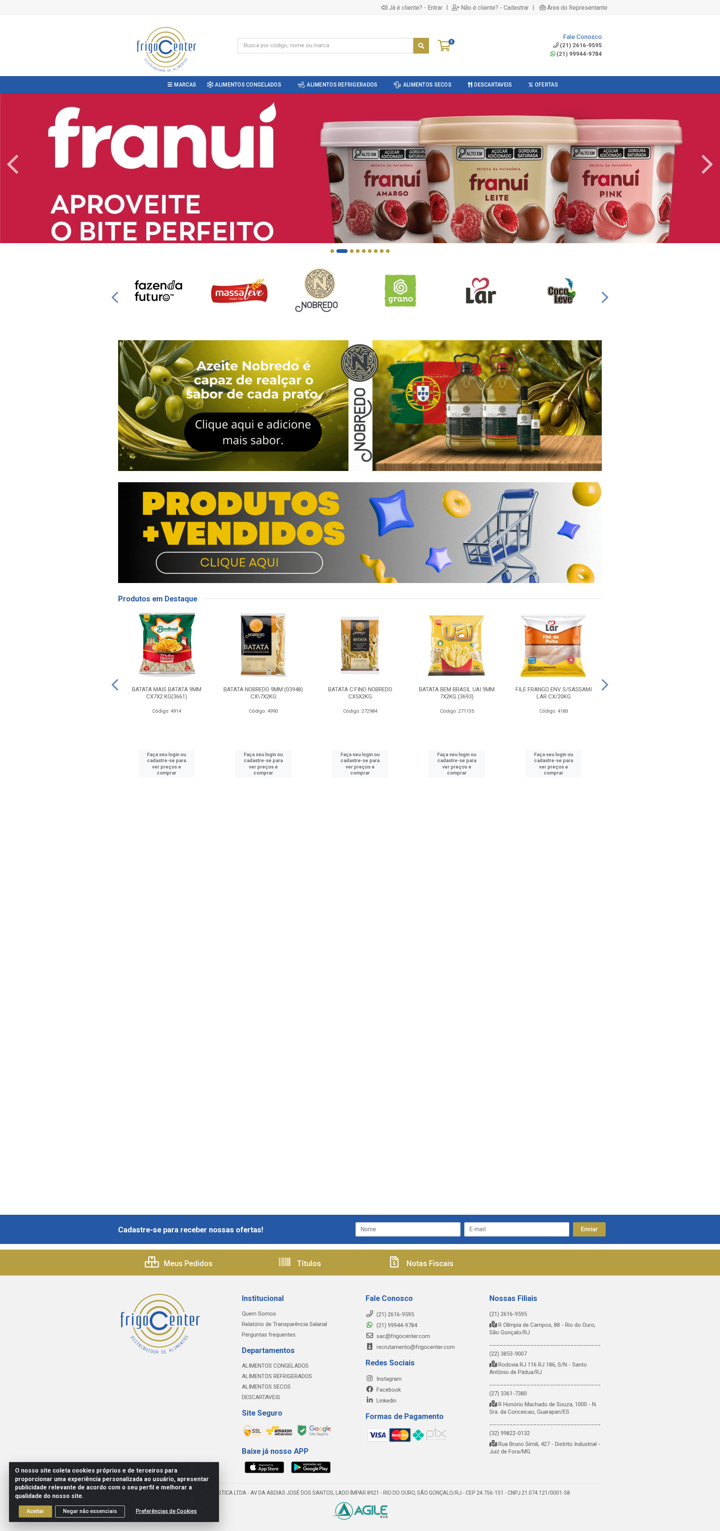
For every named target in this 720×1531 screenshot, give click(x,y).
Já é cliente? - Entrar (415, 7)
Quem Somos (259, 1313)
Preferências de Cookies (166, 1511)
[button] (332, 251)
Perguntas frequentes (269, 1334)
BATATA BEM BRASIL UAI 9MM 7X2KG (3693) (457, 693)
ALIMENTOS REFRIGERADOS (277, 1376)
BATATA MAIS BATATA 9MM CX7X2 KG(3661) (166, 693)
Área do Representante (577, 7)
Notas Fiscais (429, 1263)
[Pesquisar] (421, 46)
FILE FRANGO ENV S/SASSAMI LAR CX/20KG (554, 693)
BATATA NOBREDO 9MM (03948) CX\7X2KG (263, 693)
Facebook (388, 1389)
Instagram (388, 1379)
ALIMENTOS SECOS (266, 1386)
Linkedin (385, 1400)
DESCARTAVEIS (261, 1397)
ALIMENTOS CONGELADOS (275, 1365)
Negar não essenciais (90, 1511)
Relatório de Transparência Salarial (284, 1324)
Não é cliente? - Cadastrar (495, 7)
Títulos (308, 1263)
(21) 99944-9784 (579, 54)
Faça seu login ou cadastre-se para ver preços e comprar (166, 764)
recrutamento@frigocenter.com (415, 1347)
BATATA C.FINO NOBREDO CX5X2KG (360, 693)
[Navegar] (13, 164)
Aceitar (35, 1511)
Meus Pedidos (187, 1263)
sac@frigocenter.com (403, 1336)
